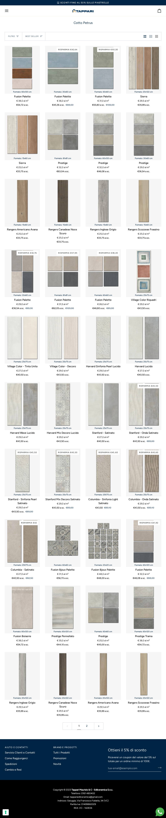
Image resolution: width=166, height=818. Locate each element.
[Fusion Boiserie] (22, 608)
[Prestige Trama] (143, 608)
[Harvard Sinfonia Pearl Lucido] (103, 338)
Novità (57, 763)
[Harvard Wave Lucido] (22, 404)
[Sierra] (143, 68)
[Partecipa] (158, 767)
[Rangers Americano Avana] (22, 201)
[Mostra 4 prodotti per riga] (157, 36)
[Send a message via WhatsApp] (159, 811)
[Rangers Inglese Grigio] (103, 201)
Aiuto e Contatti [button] (16, 747)
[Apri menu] (9, 11)
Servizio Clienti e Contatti (20, 752)
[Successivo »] (98, 726)
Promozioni (59, 758)
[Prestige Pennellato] (62, 608)
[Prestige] (62, 134)
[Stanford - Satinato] (103, 404)
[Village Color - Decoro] (62, 338)
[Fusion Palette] (22, 68)
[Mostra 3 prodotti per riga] (151, 36)
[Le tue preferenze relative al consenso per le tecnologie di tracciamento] (6, 812)
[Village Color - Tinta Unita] (22, 338)
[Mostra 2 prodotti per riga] (145, 36)
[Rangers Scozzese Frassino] (143, 201)
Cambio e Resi (13, 769)
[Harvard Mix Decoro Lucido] (62, 404)
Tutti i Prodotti (61, 752)
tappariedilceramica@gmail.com (86, 797)
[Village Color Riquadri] (143, 271)
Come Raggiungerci (16, 758)
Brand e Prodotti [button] (65, 747)
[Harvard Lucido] (143, 338)
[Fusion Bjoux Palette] (62, 541)
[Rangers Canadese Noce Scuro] (62, 201)
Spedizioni (11, 763)
